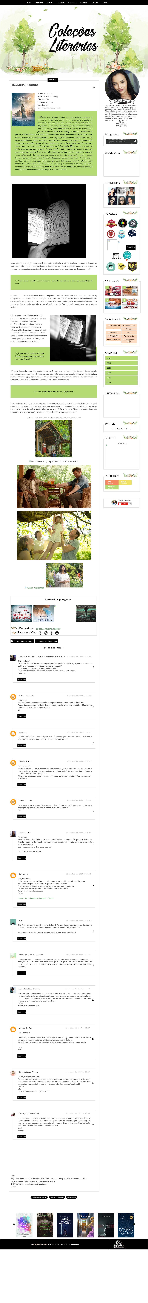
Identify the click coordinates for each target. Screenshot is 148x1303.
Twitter (50, 898)
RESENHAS (39, 2)
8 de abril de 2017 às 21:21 (79, 800)
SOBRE (49, 2)
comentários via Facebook (47, 641)
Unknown (23, 874)
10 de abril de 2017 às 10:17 (78, 832)
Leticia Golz (25, 832)
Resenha (57, 629)
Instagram (43, 898)
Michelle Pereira (27, 695)
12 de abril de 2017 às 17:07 (77, 1028)
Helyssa (23, 732)
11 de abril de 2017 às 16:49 (78, 874)
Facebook (34, 898)
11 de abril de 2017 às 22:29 (78, 954)
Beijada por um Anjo (129, 340)
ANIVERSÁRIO (113, 336)
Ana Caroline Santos (29, 989)
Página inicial (71, 1197)
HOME (29, 2)
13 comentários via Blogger (23, 641)
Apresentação (129, 336)
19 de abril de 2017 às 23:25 (77, 1072)
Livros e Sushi (23, 898)
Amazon (129, 329)
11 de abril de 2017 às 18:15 (78, 920)
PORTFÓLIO (72, 2)
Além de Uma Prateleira (31, 955)
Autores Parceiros (113, 340)
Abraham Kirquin (129, 325)
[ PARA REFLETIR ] (113, 326)
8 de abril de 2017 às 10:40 (79, 732)
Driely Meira (25, 761)
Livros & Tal (25, 1028)
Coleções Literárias (40, 1244)
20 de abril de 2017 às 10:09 (77, 1113)
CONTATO (105, 2)
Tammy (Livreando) (29, 1114)
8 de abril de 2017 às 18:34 (79, 761)
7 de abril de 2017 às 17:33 (79, 695)
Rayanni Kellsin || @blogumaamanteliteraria (42, 656)
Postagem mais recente (39, 1197)
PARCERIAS (60, 2)
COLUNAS (94, 2)
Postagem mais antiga (57, 1197)
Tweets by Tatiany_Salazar (121, 429)
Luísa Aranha (25, 801)
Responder (22, 679)
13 (94, 87)
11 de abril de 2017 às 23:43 (77, 989)
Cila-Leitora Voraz (28, 1072)
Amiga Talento (113, 332)
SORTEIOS (84, 2)
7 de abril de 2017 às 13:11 (79, 656)
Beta (21, 920)
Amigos (129, 332)
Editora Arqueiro (44, 629)
